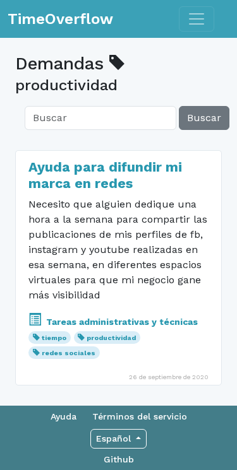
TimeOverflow (60, 19)
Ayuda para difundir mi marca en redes (105, 175)
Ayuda (63, 416)
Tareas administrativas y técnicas (121, 322)
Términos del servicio (139, 416)
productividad (111, 338)
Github (119, 459)
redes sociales (68, 353)
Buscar (204, 118)
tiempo (54, 338)
